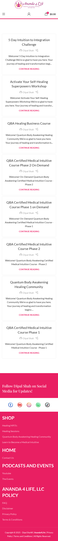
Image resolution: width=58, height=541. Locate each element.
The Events (8, 478)
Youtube (6, 473)
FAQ (4, 502)
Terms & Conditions (12, 519)
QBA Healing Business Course (29, 123)
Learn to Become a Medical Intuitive (20, 442)
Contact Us (8, 457)
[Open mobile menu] (4, 14)
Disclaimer (7, 508)
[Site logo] (29, 5)
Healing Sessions (10, 431)
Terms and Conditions (23, 536)
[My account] (29, 14)
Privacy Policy (9, 514)
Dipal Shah (28, 50)
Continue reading (29, 69)
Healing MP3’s (9, 425)
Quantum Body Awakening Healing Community (26, 436)
